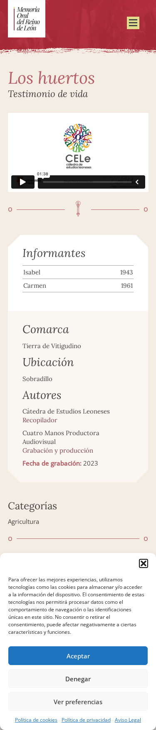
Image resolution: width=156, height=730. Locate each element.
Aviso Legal (128, 719)
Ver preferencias (78, 702)
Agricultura (23, 521)
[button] (143, 563)
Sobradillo (37, 379)
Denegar (78, 679)
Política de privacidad (86, 719)
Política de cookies (36, 719)
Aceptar (78, 656)
